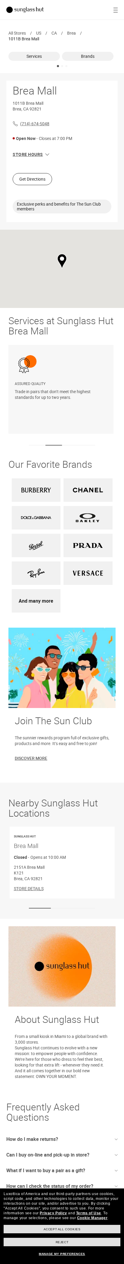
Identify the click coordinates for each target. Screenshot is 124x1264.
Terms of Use (88, 1213)
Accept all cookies (62, 1229)
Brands (88, 56)
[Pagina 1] (58, 66)
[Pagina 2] (62, 66)
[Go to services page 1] (37, 445)
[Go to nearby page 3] (84, 908)
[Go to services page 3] (70, 445)
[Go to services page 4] (87, 445)
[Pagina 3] (66, 66)
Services (34, 56)
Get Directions (32, 179)
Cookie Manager (92, 1218)
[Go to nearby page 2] (62, 908)
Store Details (29, 888)
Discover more (31, 758)
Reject (62, 1242)
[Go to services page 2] (53, 445)
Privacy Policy (53, 1213)
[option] (35, 56)
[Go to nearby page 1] (40, 908)
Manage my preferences (62, 1254)
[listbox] (62, 56)
